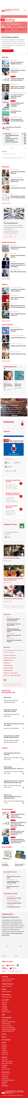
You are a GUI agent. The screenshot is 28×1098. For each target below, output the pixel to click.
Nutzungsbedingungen (8, 1080)
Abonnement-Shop (7, 1063)
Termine (4, 1045)
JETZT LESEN (6, 50)
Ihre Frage (4, 151)
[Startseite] (13, 1092)
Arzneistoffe (13, 893)
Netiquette (5, 1082)
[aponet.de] (4, 971)
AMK (3, 1014)
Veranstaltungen (7, 1017)
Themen (4, 1037)
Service (4, 1042)
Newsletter (5, 1060)
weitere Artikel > (6, 203)
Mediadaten (5, 1086)
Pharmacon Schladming (8, 1027)
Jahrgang (4, 1006)
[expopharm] (18, 971)
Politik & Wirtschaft (7, 984)
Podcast (4, 1034)
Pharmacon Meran (7, 1025)
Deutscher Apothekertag (8, 1022)
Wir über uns (5, 1074)
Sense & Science (6, 994)
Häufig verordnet (6, 1011)
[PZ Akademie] (11, 966)
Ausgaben (4, 1065)
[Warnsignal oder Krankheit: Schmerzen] (16, 415)
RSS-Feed (4, 1067)
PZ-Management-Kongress (9, 1029)
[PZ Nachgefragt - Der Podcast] (14, 446)
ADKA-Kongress (6, 1023)
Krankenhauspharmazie (8, 979)
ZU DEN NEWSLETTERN (11, 684)
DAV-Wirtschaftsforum (8, 1031)
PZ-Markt (4, 1050)
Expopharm (5, 1020)
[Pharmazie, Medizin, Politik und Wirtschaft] (10, 10)
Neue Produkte (6, 1040)
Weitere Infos (5, 1072)
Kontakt (4, 1084)
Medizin (4, 989)
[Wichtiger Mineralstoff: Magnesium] (13, 415)
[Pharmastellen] (5, 968)
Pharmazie (5, 976)
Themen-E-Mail (6, 1069)
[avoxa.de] (10, 971)
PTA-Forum (13, 872)
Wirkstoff (4, 1002)
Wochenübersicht (6, 981)
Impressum (5, 1076)
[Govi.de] (14, 968)
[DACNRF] (18, 966)
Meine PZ (4, 1057)
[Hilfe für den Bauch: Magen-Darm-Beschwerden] (11, 415)
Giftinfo (4, 1049)
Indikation (4, 1008)
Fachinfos (4, 1047)
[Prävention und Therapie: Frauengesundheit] (14, 415)
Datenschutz (5, 1078)
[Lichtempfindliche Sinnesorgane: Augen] (12, 415)
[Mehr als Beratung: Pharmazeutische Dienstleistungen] (15, 415)
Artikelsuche (5, 1052)
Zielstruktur (5, 1010)
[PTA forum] (3, 966)
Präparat (4, 1004)
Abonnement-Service (7, 1061)
